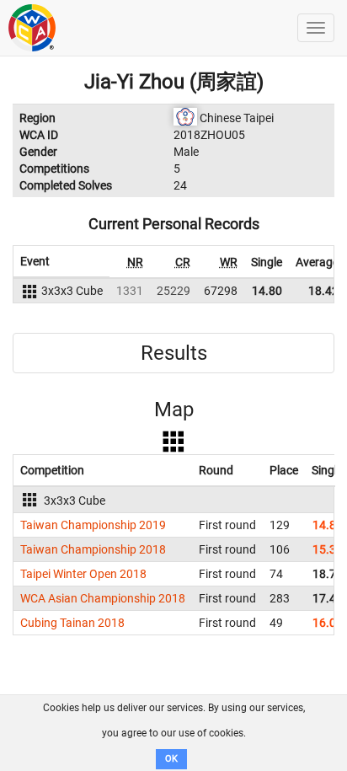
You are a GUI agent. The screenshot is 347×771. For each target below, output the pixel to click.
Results (174, 353)
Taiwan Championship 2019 (93, 525)
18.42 (323, 290)
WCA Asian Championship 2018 (102, 598)
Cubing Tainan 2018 (72, 622)
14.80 (267, 290)
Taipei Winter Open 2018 (83, 574)
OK (171, 758)
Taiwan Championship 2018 (93, 549)
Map (174, 409)
